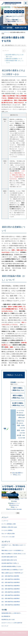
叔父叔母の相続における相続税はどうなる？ (12, 569)
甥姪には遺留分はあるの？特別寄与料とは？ (12, 572)
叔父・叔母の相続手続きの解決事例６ (11, 595)
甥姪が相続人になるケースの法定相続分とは (12, 550)
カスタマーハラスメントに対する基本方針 (12, 622)
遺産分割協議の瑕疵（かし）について (14, 61)
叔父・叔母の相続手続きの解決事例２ (11, 582)
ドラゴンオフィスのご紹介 (8, 536)
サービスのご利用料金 (7, 530)
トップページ (5, 520)
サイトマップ (5, 626)
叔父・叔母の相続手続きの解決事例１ (11, 579)
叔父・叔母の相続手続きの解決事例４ (11, 588)
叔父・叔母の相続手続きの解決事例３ (11, 585)
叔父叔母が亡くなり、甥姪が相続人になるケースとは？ (14, 546)
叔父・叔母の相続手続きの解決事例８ (11, 601)
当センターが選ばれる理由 (8, 533)
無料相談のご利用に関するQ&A (9, 527)
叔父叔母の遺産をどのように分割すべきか (14, 55)
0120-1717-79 (20, 28)
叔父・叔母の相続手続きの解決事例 (10, 576)
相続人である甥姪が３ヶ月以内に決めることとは (14, 553)
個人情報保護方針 (6, 616)
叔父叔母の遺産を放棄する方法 (9, 556)
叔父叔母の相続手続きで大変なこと (10, 563)
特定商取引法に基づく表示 (8, 619)
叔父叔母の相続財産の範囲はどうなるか (11, 566)
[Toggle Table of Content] (23, 51)
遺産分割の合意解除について (14, 58)
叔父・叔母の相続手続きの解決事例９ (11, 604)
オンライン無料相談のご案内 (9, 524)
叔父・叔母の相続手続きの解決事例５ (11, 592)
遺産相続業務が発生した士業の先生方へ (11, 613)
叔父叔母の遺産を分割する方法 (9, 560)
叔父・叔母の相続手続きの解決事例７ (11, 598)
